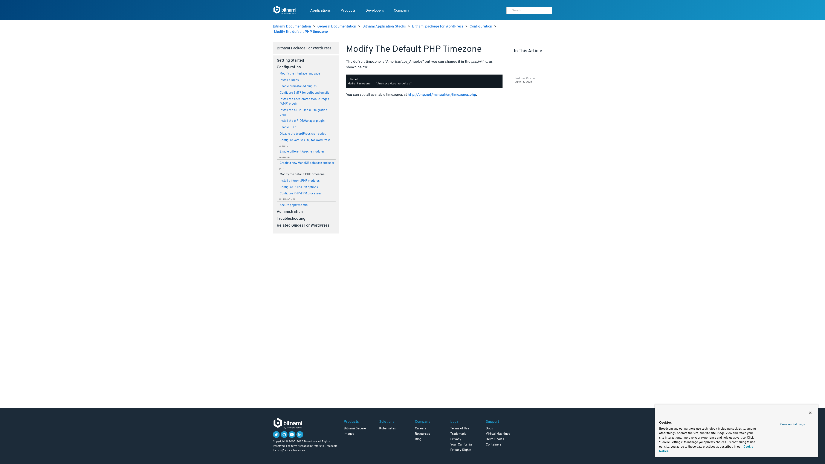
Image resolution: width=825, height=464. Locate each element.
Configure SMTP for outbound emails (304, 93)
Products (348, 10)
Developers (374, 10)
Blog (418, 439)
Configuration (481, 26)
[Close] (810, 413)
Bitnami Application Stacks (384, 26)
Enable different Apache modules (302, 152)
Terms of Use (459, 429)
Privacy (455, 439)
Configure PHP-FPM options (299, 187)
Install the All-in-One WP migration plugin (303, 112)
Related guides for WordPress (303, 225)
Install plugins (289, 80)
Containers (493, 445)
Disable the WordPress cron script (303, 134)
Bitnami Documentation (292, 26)
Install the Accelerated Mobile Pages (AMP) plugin (304, 102)
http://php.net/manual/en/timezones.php (442, 95)
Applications (320, 10)
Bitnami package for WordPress (437, 26)
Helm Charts (495, 439)
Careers (420, 429)
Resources (422, 434)
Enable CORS (288, 127)
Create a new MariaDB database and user (307, 163)
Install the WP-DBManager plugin (302, 121)
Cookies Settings (792, 424)
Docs (489, 429)
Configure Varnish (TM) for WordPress (305, 140)
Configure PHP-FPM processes (301, 193)
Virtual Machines (498, 434)
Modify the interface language (300, 74)
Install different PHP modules (300, 181)
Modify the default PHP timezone (301, 32)
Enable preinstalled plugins (298, 86)
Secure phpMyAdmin (294, 205)
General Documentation (336, 26)
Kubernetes (387, 429)
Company (401, 10)
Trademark (458, 434)
